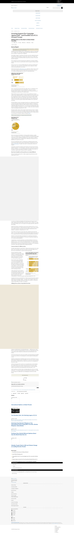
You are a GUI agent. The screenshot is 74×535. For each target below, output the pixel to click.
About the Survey (14, 473)
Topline (14, 466)
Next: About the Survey (25, 375)
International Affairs (14, 486)
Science (12, 500)
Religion (12, 492)
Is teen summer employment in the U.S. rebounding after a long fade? (24, 461)
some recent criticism (16, 143)
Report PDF (14, 464)
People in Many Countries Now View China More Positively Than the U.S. (24, 459)
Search (48, 7)
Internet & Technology (14, 502)
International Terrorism (16, 389)
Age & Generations (14, 493)
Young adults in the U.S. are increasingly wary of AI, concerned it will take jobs (25, 457)
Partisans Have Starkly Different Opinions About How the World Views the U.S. (23, 434)
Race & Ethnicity (13, 490)
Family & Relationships (14, 496)
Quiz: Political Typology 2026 (17, 454)
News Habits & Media (14, 503)
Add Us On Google (14, 44)
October (29, 113)
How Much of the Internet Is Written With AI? (20, 452)
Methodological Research (15, 505)
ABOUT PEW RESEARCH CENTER (15, 522)
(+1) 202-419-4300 (13, 482)
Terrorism (20, 389)
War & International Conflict (25, 389)
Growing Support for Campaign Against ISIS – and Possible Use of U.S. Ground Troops (24, 471)
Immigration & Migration (14, 488)
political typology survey (22, 68)
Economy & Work (13, 498)
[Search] (62, 8)
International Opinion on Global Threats (21, 404)
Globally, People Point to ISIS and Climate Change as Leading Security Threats (24, 446)
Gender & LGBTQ (13, 495)
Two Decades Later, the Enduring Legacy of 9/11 (24, 415)
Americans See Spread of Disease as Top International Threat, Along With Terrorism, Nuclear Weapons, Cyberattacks (24, 424)
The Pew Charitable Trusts (55, 523)
